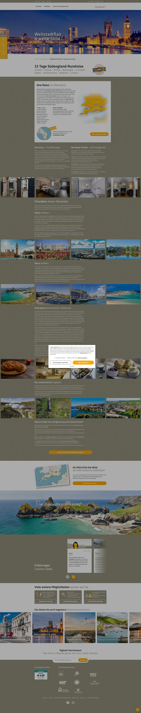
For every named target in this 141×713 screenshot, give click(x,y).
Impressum (72, 366)
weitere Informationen (82, 357)
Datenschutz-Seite (83, 352)
